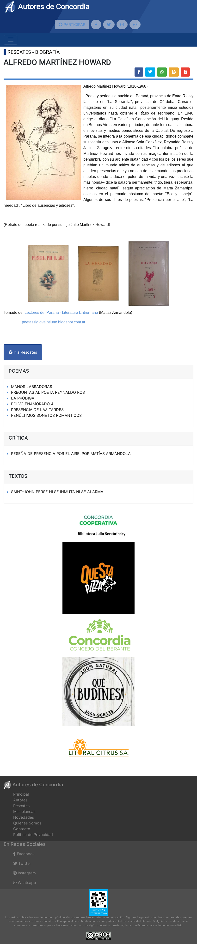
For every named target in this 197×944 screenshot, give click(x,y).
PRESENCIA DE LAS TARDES (37, 409)
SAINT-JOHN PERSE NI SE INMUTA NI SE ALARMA (57, 491)
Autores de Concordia (53, 6)
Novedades (23, 817)
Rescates (21, 805)
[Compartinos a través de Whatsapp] (135, 24)
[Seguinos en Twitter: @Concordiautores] (109, 24)
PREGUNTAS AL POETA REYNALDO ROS (48, 392)
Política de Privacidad (33, 834)
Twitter (24, 863)
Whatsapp (26, 882)
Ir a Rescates (24, 352)
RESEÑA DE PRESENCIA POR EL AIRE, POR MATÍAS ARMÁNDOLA (71, 453)
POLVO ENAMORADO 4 (32, 403)
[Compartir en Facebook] (139, 72)
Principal (21, 794)
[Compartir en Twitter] (150, 72)
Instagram (26, 873)
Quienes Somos (27, 823)
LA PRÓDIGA (22, 398)
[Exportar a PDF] (185, 72)
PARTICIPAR (73, 24)
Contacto (21, 828)
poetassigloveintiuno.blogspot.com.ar (53, 322)
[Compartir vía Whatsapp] (162, 72)
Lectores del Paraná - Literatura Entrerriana (61, 312)
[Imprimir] (174, 72)
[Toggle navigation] (10, 40)
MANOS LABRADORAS (31, 386)
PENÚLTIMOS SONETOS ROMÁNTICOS (46, 415)
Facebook (25, 853)
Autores (20, 800)
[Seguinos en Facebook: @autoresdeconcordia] (96, 24)
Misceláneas (24, 811)
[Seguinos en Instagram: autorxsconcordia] (122, 24)
